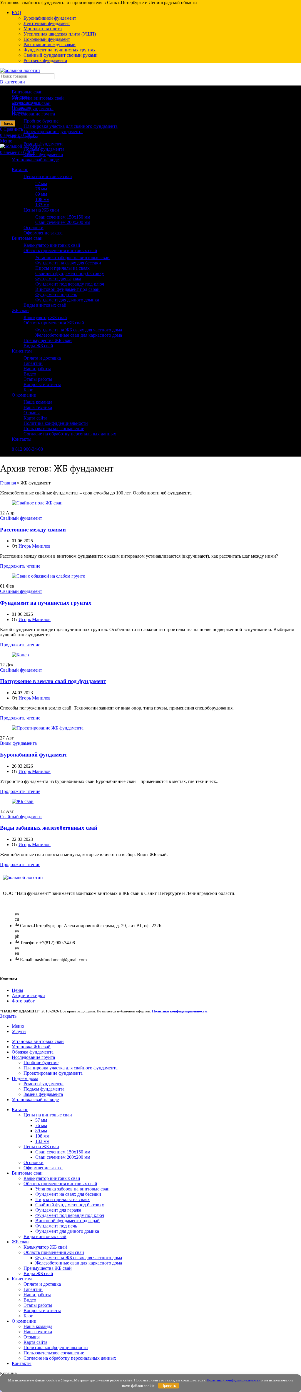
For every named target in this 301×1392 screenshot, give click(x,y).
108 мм (42, 199)
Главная (8, 482)
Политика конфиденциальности (56, 423)
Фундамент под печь (56, 294)
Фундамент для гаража (58, 278)
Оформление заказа (43, 232)
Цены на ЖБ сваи (41, 209)
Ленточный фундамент (47, 23)
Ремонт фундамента (43, 143)
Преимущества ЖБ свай (48, 340)
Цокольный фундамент (47, 39)
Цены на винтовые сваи (48, 176)
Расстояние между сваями (50, 44)
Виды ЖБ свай (38, 345)
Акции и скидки (28, 995)
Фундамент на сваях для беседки (68, 262)
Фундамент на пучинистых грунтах (60, 49)
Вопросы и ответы (42, 384)
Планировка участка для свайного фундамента (71, 126)
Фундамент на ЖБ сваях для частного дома (78, 329)
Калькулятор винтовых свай (52, 245)
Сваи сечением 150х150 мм (62, 216)
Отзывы (32, 412)
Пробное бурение (41, 120)
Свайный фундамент (21, 518)
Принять (168, 1385)
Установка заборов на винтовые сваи (72, 257)
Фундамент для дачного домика (67, 299)
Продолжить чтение (20, 565)
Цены (17, 990)
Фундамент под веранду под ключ (69, 283)
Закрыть (8, 1016)
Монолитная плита (43, 28)
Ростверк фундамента (45, 60)
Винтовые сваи (27, 91)
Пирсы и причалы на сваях (62, 268)
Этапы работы (38, 379)
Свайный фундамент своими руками (61, 55)
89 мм (41, 194)
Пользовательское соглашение (54, 428)
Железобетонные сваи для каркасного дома (78, 335)
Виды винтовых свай (45, 305)
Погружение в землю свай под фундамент (53, 681)
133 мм (42, 204)
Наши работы (37, 368)
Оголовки (34, 227)
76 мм (41, 188)
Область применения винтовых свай (60, 250)
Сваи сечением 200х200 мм (62, 222)
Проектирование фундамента (53, 131)
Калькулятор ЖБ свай (45, 317)
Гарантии (33, 363)
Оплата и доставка (42, 357)
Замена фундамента (43, 154)
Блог (28, 389)
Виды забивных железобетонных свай (48, 828)
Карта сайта (35, 417)
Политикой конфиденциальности (233, 1380)
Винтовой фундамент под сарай (67, 289)
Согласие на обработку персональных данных (70, 433)
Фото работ (23, 1000)
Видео (30, 373)
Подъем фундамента (44, 149)
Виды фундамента (18, 743)
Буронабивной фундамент (50, 18)
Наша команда (38, 402)
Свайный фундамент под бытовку (69, 273)
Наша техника (38, 407)
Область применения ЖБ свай (54, 322)
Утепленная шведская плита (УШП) (60, 33)
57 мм (41, 183)
